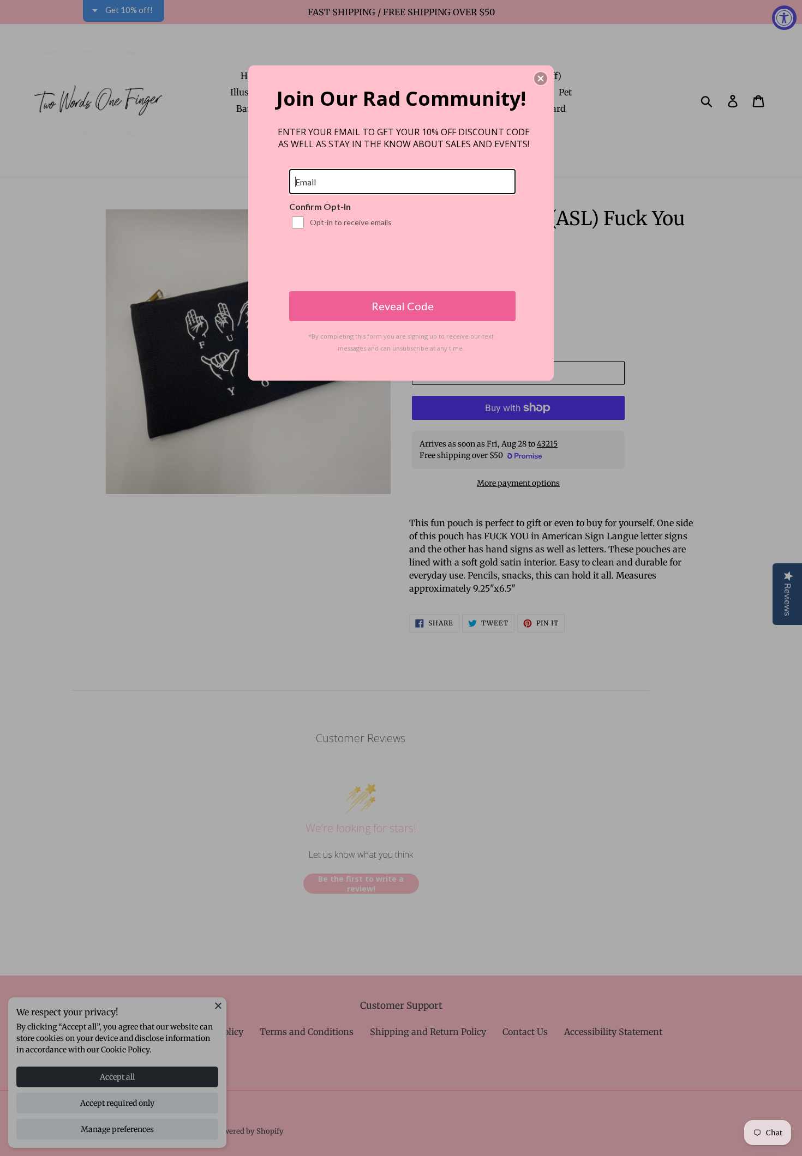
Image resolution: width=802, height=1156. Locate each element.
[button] (540, 78)
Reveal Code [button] (403, 305)
